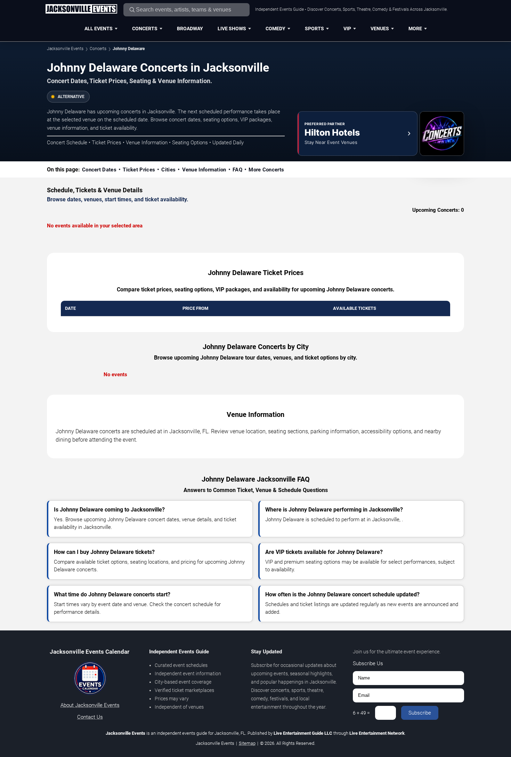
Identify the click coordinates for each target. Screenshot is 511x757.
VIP (347, 28)
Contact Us (90, 717)
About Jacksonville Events (90, 705)
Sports (314, 28)
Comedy (275, 28)
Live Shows (232, 28)
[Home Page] (81, 9)
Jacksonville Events (65, 48)
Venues (380, 28)
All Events (98, 28)
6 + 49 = (361, 713)
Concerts (144, 28)
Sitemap (247, 743)
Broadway (190, 28)
